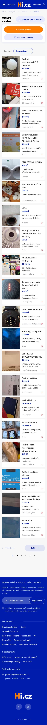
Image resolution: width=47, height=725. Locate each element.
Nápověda (6, 640)
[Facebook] (19, 707)
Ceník (22, 627)
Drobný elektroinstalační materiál (30, 62)
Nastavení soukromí (28, 644)
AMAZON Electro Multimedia (29, 259)
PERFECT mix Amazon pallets (32, 88)
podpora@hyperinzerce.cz (17, 674)
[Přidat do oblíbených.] (42, 79)
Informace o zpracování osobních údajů (19, 657)
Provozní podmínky (22, 640)
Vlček (24, 208)
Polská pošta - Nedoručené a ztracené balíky (29, 447)
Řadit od (7, 51)
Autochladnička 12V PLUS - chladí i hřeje (31, 498)
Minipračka (27, 520)
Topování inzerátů (10, 631)
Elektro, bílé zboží (13, 12)
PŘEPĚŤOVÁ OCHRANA (32, 162)
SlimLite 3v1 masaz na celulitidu (32, 112)
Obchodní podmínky (11, 661)
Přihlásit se (37, 4)
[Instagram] (28, 707)
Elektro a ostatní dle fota (31, 186)
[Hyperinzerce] (24, 4)
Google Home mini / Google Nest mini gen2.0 (31, 285)
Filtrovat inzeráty (25, 37)
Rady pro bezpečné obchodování (16, 635)
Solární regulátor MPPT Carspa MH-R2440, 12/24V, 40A (30, 137)
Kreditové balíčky (9, 627)
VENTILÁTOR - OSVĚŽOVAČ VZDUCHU (32, 355)
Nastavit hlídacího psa (32, 19)
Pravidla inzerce (9, 644)
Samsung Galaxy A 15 (31, 331)
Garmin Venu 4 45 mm (32, 309)
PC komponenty (29, 422)
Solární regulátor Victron (30, 473)
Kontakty (27, 661)
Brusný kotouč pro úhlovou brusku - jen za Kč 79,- (31, 233)
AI (35, 635)
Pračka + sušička (29, 378)
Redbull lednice (29, 400)
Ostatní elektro (26, 12)
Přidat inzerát (24, 29)
